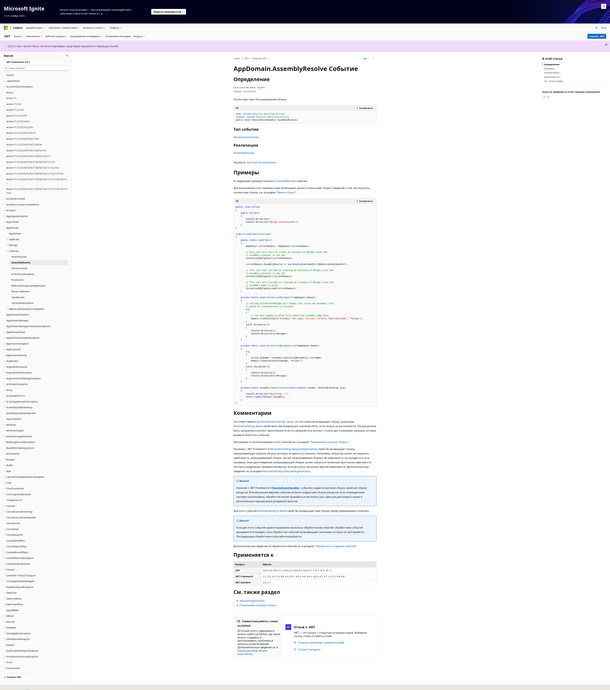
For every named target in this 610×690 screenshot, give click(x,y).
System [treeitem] (10, 75)
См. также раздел (553, 81)
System (261, 87)
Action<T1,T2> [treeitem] (13, 104)
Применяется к (552, 76)
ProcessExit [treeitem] (17, 279)
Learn (237, 58)
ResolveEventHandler (246, 137)
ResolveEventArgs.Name (248, 426)
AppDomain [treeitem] (15, 233)
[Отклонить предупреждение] (603, 6)
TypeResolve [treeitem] (18, 297)
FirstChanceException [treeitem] (22, 274)
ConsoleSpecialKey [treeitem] (16, 546)
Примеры (549, 68)
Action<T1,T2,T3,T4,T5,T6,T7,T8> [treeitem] (22, 138)
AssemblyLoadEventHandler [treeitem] (21, 413)
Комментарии (551, 72)
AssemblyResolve (244, 153)
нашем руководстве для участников (252, 652)
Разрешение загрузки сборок (258, 605)
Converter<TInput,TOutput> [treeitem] (21, 575)
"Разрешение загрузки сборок (328, 442)
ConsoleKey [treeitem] (12, 529)
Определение (551, 64)
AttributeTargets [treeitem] (15, 430)
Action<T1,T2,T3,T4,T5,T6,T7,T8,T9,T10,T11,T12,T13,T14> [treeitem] (35, 173)
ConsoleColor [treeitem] (13, 523)
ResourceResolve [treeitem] (20, 291)
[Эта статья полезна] (544, 97)
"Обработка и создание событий (335, 546)
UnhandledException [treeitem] (22, 303)
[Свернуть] (67, 55)
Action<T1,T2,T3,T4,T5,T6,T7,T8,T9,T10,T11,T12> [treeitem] (30, 162)
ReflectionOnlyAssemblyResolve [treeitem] (28, 285)
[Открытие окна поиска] (596, 28)
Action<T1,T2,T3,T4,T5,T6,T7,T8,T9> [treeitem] (24, 144)
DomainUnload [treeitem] (19, 268)
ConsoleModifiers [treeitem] (15, 540)
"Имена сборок (285, 192)
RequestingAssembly (252, 601)
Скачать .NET (596, 36)
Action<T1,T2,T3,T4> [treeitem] (16, 115)
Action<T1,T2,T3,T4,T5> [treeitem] (18, 121)
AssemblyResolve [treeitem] (20, 262)
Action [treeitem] (9, 92)
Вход (603, 27)
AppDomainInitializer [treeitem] (17, 314)
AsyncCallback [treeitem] (13, 418)
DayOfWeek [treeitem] (12, 610)
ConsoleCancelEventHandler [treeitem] (21, 517)
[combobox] (36, 61)
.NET (246, 58)
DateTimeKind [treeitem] (13, 598)
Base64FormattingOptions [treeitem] (20, 447)
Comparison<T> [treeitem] (14, 500)
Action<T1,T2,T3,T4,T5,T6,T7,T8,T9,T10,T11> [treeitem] (28, 156)
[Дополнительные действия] (373, 58)
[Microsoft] (6, 28)
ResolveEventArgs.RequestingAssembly (293, 449)
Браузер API (259, 58)
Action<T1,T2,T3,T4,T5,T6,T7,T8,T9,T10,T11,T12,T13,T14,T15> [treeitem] (36, 181)
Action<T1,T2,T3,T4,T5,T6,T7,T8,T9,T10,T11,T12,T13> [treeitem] (32, 167)
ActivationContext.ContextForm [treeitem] (22, 204)
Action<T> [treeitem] (11, 98)
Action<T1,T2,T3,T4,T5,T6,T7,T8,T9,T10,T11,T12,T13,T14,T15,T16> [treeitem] (36, 191)
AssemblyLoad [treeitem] (19, 256)
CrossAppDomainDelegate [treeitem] (20, 581)
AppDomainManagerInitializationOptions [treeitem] (28, 326)
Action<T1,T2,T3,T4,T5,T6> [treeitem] (19, 127)
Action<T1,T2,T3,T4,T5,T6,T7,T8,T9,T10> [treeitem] (26, 150)
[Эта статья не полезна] (548, 97)
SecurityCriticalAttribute (261, 162)
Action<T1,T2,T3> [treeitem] (15, 109)
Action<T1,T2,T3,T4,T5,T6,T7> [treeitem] (21, 132)
